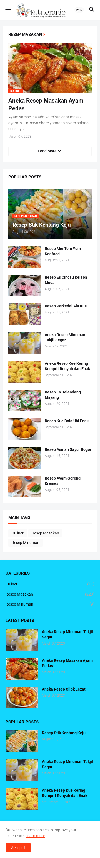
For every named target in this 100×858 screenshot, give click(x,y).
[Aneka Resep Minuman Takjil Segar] (24, 343)
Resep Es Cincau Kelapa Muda (66, 280)
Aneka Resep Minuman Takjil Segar (65, 337)
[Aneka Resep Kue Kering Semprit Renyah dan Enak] (24, 372)
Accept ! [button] (18, 847)
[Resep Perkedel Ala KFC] (24, 314)
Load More (47, 151)
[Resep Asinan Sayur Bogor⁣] (24, 458)
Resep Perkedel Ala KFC (66, 306)
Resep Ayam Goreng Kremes (63, 481)
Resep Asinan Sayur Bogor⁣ (68, 449)
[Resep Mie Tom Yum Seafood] (24, 257)
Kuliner (18, 533)
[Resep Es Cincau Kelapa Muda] (24, 285)
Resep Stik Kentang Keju (64, 733)
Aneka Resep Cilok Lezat (64, 689)
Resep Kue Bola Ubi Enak (67, 421)
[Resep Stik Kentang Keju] (22, 741)
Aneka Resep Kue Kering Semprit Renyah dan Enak (67, 366)
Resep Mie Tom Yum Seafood (63, 251)
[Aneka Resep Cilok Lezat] (22, 697)
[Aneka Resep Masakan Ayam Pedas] (22, 669)
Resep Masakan (45, 533)
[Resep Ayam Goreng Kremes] (24, 486)
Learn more (35, 835)
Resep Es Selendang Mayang (63, 395)
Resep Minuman (25, 542)
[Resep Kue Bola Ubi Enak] (24, 429)
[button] (7, 9)
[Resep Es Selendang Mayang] (24, 400)
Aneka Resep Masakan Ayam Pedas (45, 104)
